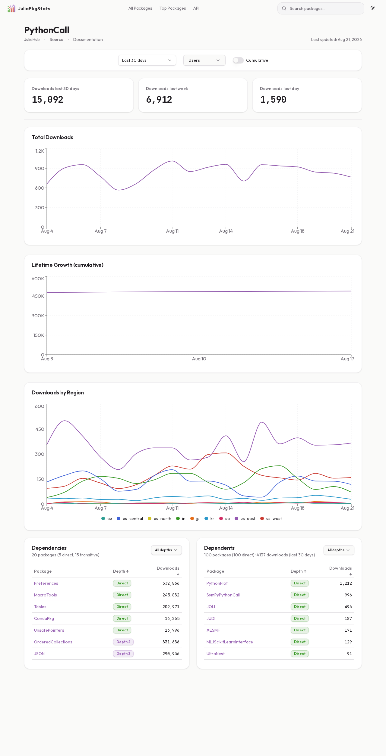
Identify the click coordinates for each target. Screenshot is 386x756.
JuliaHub (32, 39)
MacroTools (45, 595)
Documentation (88, 39)
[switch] (238, 60)
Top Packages (173, 8)
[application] (193, 192)
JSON (39, 653)
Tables (40, 606)
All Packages (140, 8)
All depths (163, 550)
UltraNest (216, 653)
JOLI (211, 606)
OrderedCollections (53, 642)
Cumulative (257, 60)
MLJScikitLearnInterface (230, 642)
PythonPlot (217, 583)
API (196, 8)
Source (56, 39)
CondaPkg (44, 618)
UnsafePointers (49, 630)
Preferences (46, 583)
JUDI (211, 618)
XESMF (213, 630)
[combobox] (147, 60)
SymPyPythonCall (223, 595)
